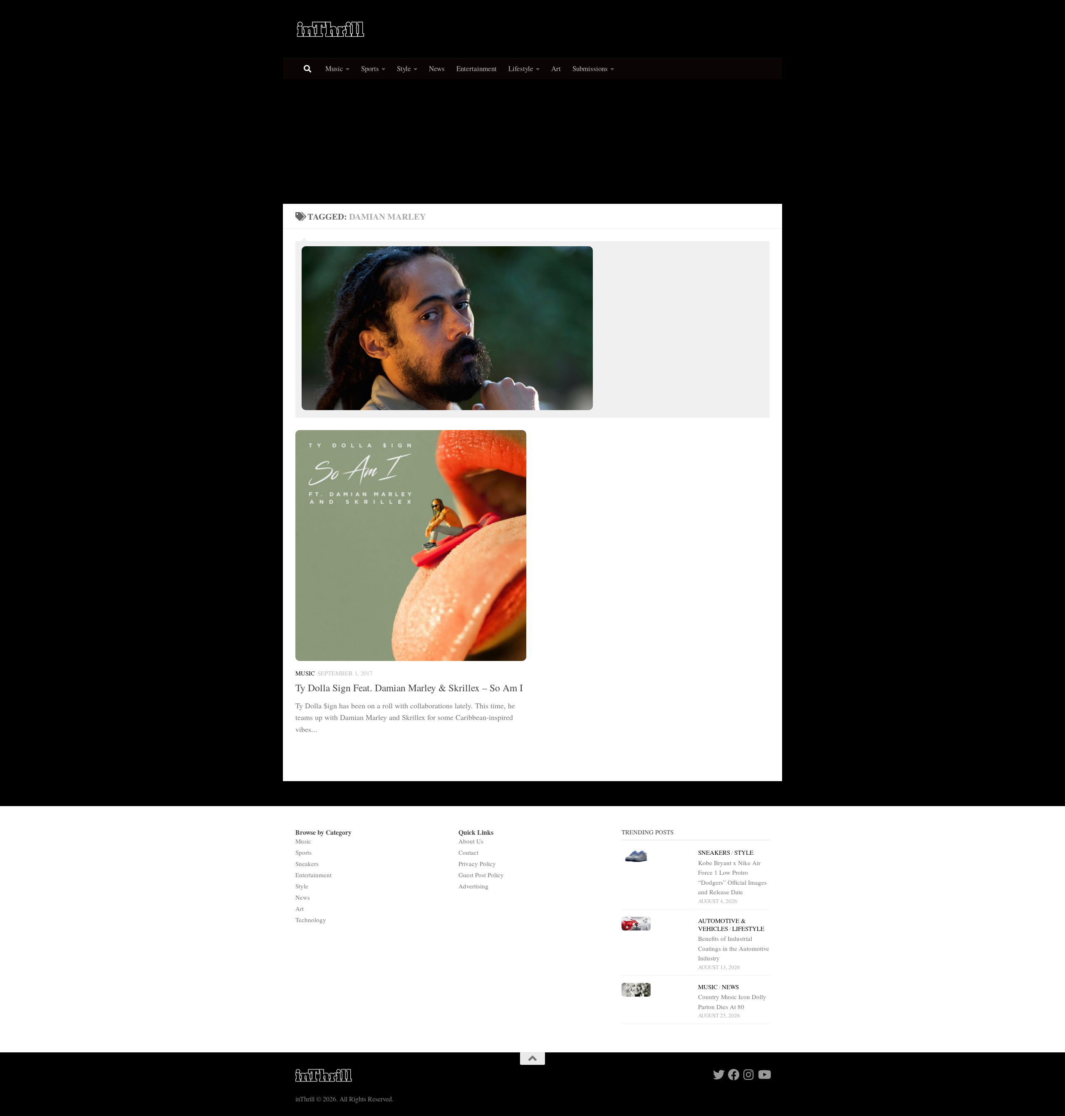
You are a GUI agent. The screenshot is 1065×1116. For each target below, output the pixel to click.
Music (334, 68)
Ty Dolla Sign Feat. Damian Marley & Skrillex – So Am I (409, 687)
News (437, 68)
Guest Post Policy (481, 874)
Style (404, 68)
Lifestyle (520, 68)
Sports (370, 68)
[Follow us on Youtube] (764, 1075)
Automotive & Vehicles (722, 924)
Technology (310, 919)
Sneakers (307, 863)
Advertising (473, 886)
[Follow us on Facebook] (734, 1075)
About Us (470, 841)
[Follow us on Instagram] (749, 1075)
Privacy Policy (477, 863)
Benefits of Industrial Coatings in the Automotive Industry (733, 948)
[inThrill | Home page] (330, 29)
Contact (468, 852)
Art (556, 68)
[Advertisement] (532, 141)
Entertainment (476, 68)
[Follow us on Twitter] (719, 1075)
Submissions (590, 68)
